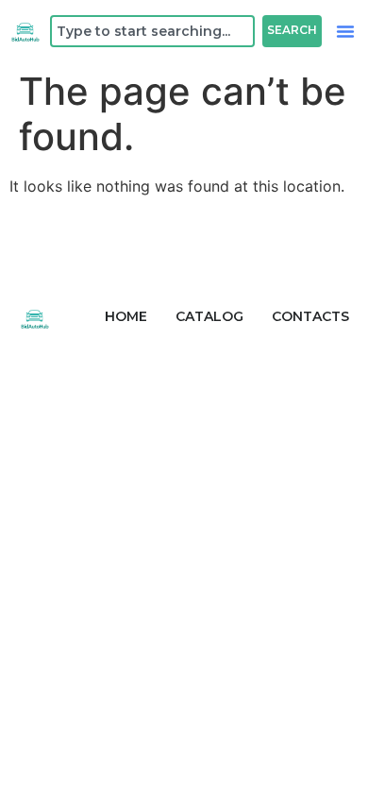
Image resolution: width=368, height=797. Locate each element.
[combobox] (152, 31)
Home (126, 316)
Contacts (310, 316)
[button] (345, 31)
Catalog (209, 316)
